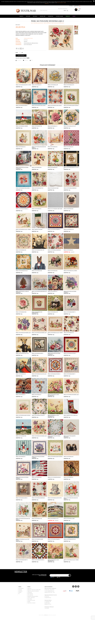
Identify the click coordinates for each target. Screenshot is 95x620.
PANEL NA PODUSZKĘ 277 (36, 394)
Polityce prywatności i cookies (61, 2)
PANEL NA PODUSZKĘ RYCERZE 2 (38, 559)
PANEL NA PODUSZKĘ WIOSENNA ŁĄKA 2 (71, 394)
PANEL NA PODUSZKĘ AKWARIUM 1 (70, 188)
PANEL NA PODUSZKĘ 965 (68, 208)
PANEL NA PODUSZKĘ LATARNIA (22, 126)
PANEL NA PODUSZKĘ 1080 (37, 270)
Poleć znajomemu (19, 60)
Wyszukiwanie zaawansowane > (62, 8)
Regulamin (29, 588)
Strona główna (21, 588)
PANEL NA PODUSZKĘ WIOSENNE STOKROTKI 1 (54, 436)
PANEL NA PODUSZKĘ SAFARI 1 (37, 353)
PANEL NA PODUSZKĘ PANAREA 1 (54, 539)
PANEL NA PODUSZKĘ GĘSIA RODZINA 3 (71, 105)
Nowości (19, 592)
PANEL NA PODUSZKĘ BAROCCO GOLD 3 (71, 168)
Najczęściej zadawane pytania (32, 596)
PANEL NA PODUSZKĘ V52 (52, 167)
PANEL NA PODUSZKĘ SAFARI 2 (21, 105)
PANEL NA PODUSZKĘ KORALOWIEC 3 (23, 188)
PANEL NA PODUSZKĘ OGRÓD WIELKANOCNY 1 (53, 560)
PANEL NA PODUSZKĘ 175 (52, 126)
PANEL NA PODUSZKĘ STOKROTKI (38, 415)
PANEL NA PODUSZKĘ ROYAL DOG (22, 353)
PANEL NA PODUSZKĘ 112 (52, 291)
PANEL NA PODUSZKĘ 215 (68, 477)
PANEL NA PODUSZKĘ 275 (68, 146)
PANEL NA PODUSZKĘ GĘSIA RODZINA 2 (55, 456)
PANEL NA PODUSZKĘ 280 (36, 167)
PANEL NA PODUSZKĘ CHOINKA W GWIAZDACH (22, 292)
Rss (19, 593)
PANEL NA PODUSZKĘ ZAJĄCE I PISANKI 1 (23, 230)
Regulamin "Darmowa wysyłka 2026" (34, 589)
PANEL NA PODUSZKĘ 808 (36, 477)
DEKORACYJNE (42, 16)
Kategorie (28, 16)
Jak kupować (29, 592)
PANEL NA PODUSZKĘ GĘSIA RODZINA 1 (23, 415)
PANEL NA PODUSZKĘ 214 (20, 394)
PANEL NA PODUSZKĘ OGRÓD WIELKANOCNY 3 (53, 416)
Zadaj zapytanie (26, 60)
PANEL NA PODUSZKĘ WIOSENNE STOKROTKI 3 (22, 168)
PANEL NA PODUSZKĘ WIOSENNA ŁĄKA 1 (39, 332)
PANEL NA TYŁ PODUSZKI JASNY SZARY (55, 208)
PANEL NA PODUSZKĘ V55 (52, 146)
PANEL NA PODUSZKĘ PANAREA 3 (22, 208)
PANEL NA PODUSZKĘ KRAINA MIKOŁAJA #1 (39, 292)
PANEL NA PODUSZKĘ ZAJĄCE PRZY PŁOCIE (22, 540)
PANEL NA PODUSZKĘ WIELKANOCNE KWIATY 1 (71, 498)
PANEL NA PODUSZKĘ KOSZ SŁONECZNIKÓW (37, 312)
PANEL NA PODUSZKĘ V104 (69, 229)
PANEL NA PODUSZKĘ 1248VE (69, 518)
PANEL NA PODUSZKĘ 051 (20, 456)
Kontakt (28, 601)
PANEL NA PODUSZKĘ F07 (36, 84)
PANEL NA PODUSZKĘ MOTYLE (37, 188)
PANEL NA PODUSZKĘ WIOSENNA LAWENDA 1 (22, 478)
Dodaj (53, 577)
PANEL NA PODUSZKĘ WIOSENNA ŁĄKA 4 (23, 332)
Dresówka (35, 16)
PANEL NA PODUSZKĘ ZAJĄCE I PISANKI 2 (55, 333)
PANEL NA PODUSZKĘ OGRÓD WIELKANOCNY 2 (53, 395)
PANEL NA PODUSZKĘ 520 (68, 456)
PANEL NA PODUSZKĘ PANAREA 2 (54, 229)
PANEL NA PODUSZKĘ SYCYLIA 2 (70, 539)
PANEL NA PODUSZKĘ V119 (69, 332)
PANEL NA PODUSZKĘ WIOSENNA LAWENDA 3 (70, 292)
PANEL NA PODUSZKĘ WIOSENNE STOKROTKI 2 (54, 354)
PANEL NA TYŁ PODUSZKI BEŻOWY (54, 477)
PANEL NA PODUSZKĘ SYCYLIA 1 (22, 270)
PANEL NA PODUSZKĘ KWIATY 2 (22, 559)
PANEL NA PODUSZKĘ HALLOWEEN (70, 270)
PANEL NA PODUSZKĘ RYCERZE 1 (70, 353)
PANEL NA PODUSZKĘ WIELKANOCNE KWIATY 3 (23, 519)
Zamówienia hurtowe (31, 600)
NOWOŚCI (21, 16)
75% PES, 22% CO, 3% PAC (28, 38)
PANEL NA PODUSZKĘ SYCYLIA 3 (70, 126)
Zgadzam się (46, 3)
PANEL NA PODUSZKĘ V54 (20, 146)
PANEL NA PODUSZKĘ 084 (52, 270)
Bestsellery (20, 591)
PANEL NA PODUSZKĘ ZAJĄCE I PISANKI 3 (71, 560)
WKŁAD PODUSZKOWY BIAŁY (53, 188)
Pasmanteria (50, 16)
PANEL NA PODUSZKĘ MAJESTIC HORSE (23, 84)
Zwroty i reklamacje (31, 597)
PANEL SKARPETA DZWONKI (37, 229)
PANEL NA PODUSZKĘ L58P (53, 84)
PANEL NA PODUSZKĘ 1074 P (53, 518)
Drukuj (32, 60)
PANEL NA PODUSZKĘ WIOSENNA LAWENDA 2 (38, 457)
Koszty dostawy (30, 593)
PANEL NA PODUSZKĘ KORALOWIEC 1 (39, 105)
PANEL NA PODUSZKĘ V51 (36, 208)
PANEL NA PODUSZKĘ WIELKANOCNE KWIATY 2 (39, 147)
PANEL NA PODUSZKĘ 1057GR (37, 539)
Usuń (59, 577)
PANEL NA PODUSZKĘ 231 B (69, 84)
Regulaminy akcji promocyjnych (33, 591)
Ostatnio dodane (59, 16)
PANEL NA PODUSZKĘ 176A (37, 518)
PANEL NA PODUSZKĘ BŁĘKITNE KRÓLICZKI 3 (69, 436)
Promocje (20, 589)
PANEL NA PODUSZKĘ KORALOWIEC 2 (55, 105)
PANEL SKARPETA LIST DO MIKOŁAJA (70, 415)
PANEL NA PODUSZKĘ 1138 (37, 126)
